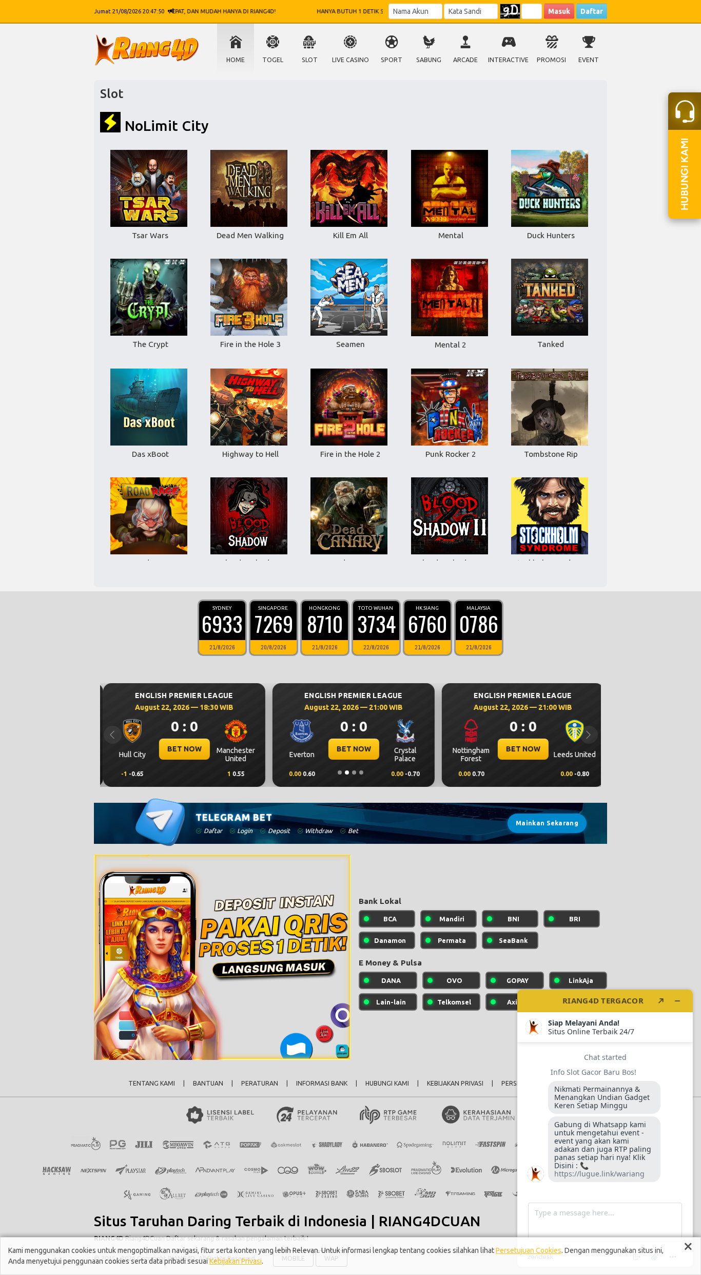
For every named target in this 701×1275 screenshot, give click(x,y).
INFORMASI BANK (321, 1083)
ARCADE (465, 59)
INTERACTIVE (508, 59)
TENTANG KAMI (151, 1083)
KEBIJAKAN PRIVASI (455, 1083)
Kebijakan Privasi (235, 1261)
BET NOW (181, 749)
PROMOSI (551, 59)
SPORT (391, 59)
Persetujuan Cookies (528, 1250)
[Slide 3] (354, 772)
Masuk (559, 11)
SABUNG (428, 59)
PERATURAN (259, 1083)
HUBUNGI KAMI (387, 1083)
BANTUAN (208, 1083)
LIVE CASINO (350, 59)
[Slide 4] (361, 772)
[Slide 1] (340, 772)
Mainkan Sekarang (547, 823)
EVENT (588, 59)
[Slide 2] (347, 772)
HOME (235, 59)
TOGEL (272, 59)
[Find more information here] (605, 1128)
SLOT (310, 59)
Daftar (591, 11)
